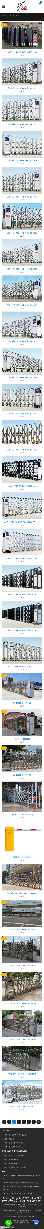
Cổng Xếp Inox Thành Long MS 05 (22, 1004)
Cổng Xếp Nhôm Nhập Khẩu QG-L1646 (22, 558)
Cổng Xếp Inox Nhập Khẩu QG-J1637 (22, 414)
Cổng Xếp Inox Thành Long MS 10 (22, 1074)
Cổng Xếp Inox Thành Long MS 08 (22, 1040)
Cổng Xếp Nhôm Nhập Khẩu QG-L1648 (22, 630)
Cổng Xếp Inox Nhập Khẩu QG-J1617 (22, 124)
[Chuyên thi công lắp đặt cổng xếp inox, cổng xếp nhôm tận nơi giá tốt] (22, 6)
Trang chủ (5, 16)
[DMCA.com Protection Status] (7, 1227)
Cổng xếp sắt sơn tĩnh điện (22, 815)
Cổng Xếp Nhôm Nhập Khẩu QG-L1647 (22, 594)
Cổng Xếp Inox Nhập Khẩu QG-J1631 (22, 305)
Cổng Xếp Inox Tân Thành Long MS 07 (22, 893)
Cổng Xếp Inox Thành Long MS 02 (22, 930)
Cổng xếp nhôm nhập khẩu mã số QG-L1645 (22, 522)
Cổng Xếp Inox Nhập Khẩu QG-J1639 (22, 450)
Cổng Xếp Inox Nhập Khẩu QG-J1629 (22, 233)
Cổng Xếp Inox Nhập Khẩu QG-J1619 (22, 197)
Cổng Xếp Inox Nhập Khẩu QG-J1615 (22, 88)
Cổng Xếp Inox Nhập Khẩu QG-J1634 (22, 377)
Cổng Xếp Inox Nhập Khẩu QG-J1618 (22, 161)
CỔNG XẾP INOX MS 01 (22, 775)
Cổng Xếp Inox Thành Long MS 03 (22, 966)
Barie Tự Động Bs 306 (22, 857)
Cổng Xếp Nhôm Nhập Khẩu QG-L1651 (22, 52)
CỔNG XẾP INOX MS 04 (22, 703)
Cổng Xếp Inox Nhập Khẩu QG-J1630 (22, 269)
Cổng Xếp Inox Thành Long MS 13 (22, 1107)
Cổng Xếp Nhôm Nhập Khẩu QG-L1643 (22, 486)
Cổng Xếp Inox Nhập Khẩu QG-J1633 (22, 341)
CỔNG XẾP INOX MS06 (22, 739)
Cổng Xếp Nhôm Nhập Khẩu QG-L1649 (22, 667)
